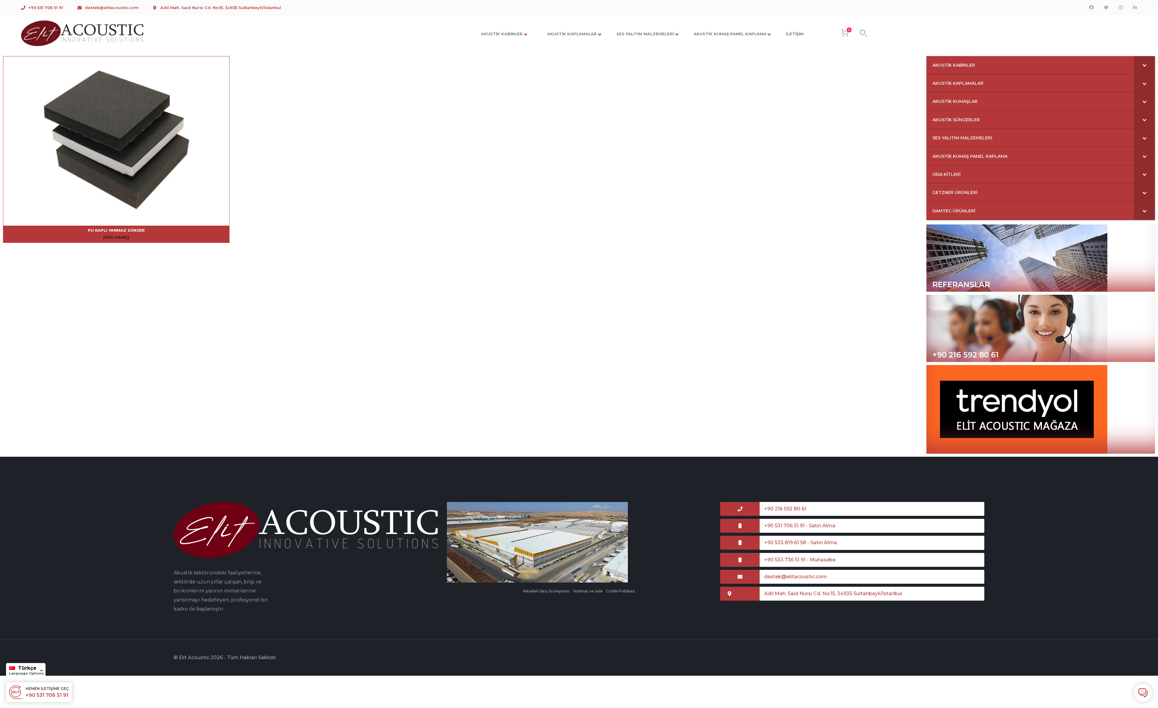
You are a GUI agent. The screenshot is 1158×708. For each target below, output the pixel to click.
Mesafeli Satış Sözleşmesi (546, 591)
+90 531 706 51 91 (45, 7)
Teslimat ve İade (587, 591)
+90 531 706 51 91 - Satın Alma (799, 526)
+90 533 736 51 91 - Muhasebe (800, 560)
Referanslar (961, 284)
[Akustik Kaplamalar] (82, 33)
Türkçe (27, 668)
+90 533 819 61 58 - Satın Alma (800, 542)
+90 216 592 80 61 (965, 354)
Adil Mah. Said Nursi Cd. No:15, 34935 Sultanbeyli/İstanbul (220, 7)
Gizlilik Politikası (620, 591)
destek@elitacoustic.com (112, 7)
